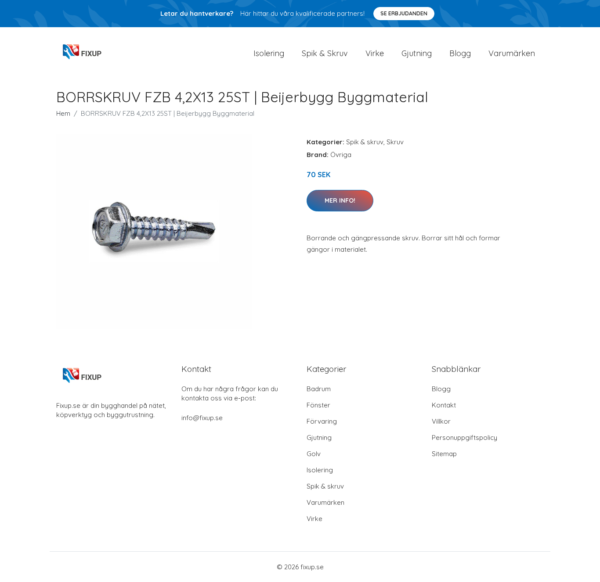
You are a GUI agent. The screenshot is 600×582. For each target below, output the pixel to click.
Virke (374, 53)
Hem (63, 113)
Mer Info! (340, 200)
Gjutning (416, 53)
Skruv (395, 142)
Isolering (268, 53)
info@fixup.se (202, 418)
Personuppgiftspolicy (464, 437)
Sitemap (444, 454)
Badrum (319, 389)
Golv (314, 454)
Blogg (460, 53)
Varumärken (511, 53)
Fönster (318, 405)
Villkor (441, 421)
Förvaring (322, 421)
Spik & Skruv (325, 53)
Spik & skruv (364, 142)
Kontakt (444, 405)
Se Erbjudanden (403, 13)
